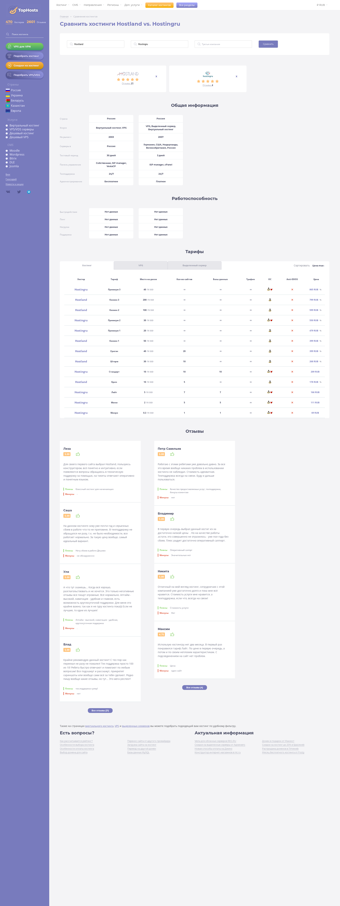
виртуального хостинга (99, 726)
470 (9, 22)
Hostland (81, 299)
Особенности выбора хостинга (77, 744)
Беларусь (17, 100)
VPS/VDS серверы (22, 129)
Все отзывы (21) (100, 710)
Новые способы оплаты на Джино (213, 748)
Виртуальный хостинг (24, 125)
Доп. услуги (132, 5)
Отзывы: (128, 83)
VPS (117, 726)
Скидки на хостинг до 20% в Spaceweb (283, 744)
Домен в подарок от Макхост (278, 741)
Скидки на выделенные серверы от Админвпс (220, 744)
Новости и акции (15, 184)
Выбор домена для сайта (73, 752)
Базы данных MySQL (138, 752)
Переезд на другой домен (141, 748)
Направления (93, 5)
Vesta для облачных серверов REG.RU (215, 741)
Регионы (113, 5)
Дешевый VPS (19, 137)
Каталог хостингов (159, 5)
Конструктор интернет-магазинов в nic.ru (218, 752)
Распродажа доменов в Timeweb (280, 748)
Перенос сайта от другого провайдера (148, 741)
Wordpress (17, 154)
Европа (16, 111)
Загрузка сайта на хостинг (141, 744)
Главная (64, 16)
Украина (17, 95)
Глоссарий (11, 179)
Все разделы (187, 5)
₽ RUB (321, 5)
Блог (8, 174)
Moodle (15, 151)
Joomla (14, 166)
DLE (12, 162)
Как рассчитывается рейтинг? (76, 741)
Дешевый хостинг (22, 133)
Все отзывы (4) (194, 687)
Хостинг (61, 5)
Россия (16, 90)
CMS (75, 5)
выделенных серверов (136, 726)
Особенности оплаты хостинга (77, 748)
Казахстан (18, 106)
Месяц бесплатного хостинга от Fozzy (283, 752)
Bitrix (13, 158)
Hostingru (81, 289)
